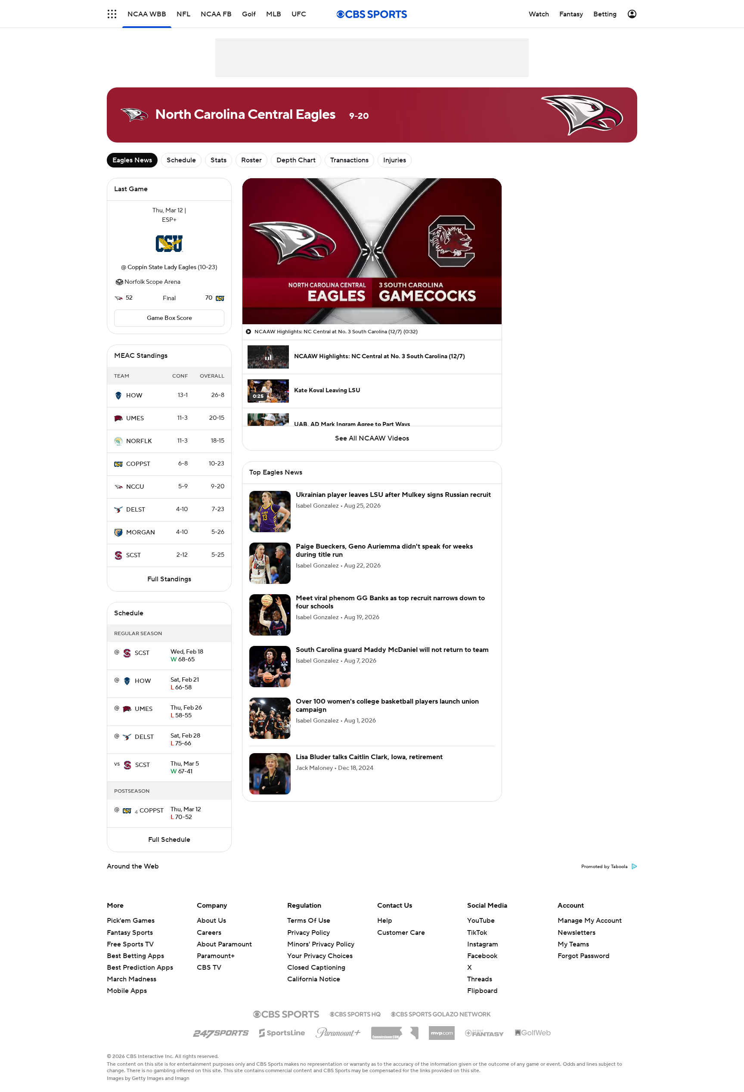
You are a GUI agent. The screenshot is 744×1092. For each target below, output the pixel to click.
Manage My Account (590, 920)
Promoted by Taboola (604, 867)
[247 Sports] (221, 1031)
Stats (218, 160)
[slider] (372, 299)
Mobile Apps (127, 991)
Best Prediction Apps (140, 967)
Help (384, 920)
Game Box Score (169, 318)
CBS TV (209, 967)
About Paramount (224, 944)
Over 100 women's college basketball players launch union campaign (387, 705)
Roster (251, 160)
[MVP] (442, 1029)
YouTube (481, 920)
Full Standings (169, 579)
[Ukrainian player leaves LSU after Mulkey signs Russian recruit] (270, 511)
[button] (112, 14)
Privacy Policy (308, 932)
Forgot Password (584, 956)
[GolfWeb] (533, 1033)
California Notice (313, 971)
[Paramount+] (338, 1031)
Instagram (482, 944)
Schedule (181, 160)
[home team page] (169, 243)
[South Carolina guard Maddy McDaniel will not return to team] (270, 666)
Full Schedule (169, 839)
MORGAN (140, 533)
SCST (133, 555)
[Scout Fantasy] (485, 1032)
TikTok (477, 932)
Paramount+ (216, 956)
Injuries (394, 160)
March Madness (131, 979)
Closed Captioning (316, 959)
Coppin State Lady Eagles (161, 267)
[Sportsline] (282, 1031)
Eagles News (132, 160)
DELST (135, 510)
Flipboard (482, 991)
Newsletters (576, 932)
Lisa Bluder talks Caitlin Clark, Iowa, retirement (369, 757)
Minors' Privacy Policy (320, 944)
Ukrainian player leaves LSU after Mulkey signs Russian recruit (393, 494)
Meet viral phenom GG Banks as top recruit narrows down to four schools (390, 602)
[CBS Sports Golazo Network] (441, 1013)
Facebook (482, 956)
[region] (372, 251)
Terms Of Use (308, 920)
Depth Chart (296, 160)
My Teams (573, 944)
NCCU (135, 487)
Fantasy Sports (130, 932)
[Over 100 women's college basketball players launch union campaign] (270, 718)
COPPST (138, 464)
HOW (134, 396)
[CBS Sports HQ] (355, 1013)
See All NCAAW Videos (372, 438)
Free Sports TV (130, 944)
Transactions (349, 160)
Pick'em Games (131, 920)
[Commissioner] (394, 1030)
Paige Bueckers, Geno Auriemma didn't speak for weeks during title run (384, 550)
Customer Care (401, 932)
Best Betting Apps (135, 956)
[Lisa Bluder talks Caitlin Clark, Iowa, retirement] (270, 773)
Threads (479, 979)
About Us (211, 920)
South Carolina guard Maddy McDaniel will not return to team (392, 649)
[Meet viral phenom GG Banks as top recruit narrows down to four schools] (270, 615)
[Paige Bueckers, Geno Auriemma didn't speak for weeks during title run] (270, 563)
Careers (209, 932)
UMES (135, 418)
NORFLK (139, 441)
